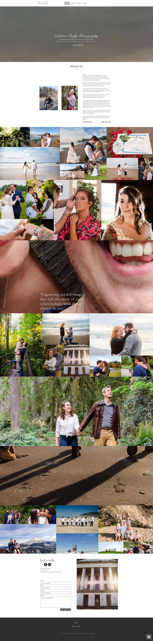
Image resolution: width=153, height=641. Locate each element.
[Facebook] (45, 564)
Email (41, 585)
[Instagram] (49, 564)
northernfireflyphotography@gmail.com (50, 572)
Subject (42, 590)
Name (41, 580)
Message (42, 595)
